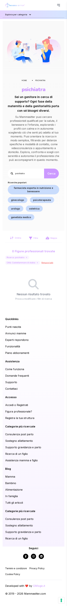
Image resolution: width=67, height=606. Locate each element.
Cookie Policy (12, 574)
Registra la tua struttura (19, 418)
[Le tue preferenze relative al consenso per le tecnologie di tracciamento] (61, 600)
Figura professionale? (18, 411)
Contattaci (11, 388)
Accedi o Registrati (16, 405)
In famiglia (11, 496)
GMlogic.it (39, 585)
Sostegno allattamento (19, 440)
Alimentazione (14, 489)
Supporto (11, 382)
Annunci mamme (15, 333)
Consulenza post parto (19, 434)
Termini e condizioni (16, 568)
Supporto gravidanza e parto (23, 447)
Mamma (10, 476)
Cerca (51, 173)
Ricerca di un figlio (16, 453)
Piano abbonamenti (17, 353)
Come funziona (14, 369)
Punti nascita (13, 326)
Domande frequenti (17, 375)
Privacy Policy (37, 568)
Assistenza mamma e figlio (21, 460)
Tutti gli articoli (14, 502)
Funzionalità (12, 346)
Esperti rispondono (17, 339)
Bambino (10, 483)
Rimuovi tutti (47, 262)
